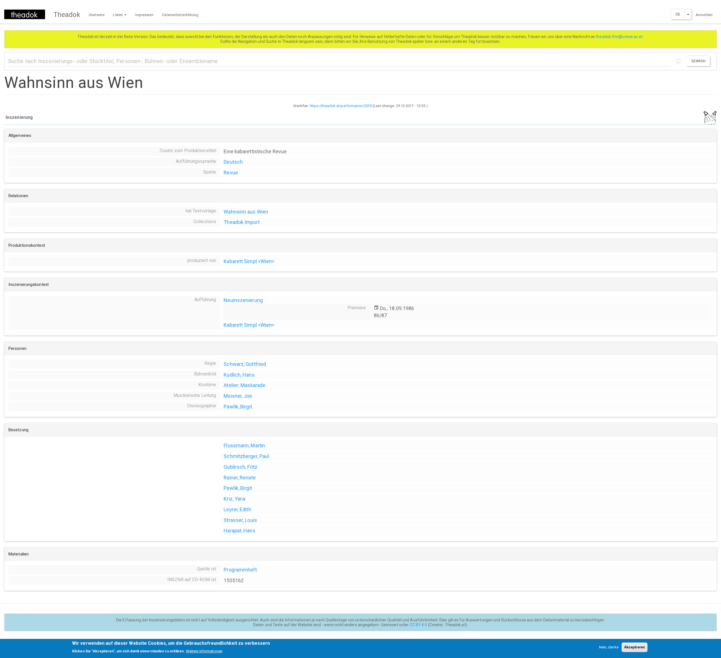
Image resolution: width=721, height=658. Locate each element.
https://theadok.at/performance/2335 (341, 106)
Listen (118, 15)
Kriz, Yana (234, 499)
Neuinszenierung (243, 300)
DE (678, 14)
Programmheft (240, 570)
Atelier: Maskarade (244, 385)
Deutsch (233, 162)
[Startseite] (26, 14)
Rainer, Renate (239, 478)
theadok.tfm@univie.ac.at (620, 36)
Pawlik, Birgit (238, 407)
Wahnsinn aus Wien (246, 212)
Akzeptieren (634, 647)
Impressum (144, 15)
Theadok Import (241, 222)
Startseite (96, 15)
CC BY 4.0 (418, 625)
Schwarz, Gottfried (245, 364)
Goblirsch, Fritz (240, 467)
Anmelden (704, 15)
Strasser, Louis (240, 520)
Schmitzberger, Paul (246, 456)
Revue (231, 172)
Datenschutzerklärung (180, 15)
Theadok (67, 15)
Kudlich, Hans (239, 375)
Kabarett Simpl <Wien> (249, 261)
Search (698, 61)
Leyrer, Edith (237, 509)
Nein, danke (608, 647)
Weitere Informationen (204, 651)
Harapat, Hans (239, 530)
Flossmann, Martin (244, 445)
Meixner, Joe (238, 396)
